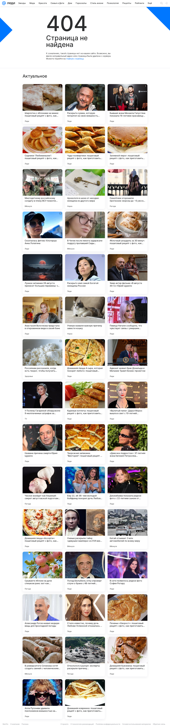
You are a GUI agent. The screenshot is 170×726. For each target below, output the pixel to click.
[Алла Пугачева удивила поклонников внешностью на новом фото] (42, 699)
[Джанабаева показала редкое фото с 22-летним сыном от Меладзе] (127, 487)
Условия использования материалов (136, 724)
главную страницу (75, 58)
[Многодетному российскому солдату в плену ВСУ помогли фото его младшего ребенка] (42, 189)
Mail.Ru (5, 724)
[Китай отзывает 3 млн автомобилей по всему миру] (127, 529)
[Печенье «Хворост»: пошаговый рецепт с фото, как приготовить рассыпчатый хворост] (127, 614)
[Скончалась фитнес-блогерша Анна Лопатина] (42, 231)
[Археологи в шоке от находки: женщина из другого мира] (85, 189)
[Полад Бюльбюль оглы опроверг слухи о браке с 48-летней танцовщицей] (85, 572)
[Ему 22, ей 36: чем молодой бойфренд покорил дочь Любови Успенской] (85, 487)
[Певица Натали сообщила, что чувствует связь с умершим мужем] (127, 316)
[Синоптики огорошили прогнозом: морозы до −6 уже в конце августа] (127, 189)
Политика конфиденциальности (108, 724)
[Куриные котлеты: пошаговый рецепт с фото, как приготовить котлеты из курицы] (85, 402)
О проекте (64, 724)
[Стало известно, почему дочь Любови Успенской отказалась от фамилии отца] (85, 614)
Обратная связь (159, 724)
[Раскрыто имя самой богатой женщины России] (85, 274)
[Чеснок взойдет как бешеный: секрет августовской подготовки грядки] (42, 487)
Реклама (25, 724)
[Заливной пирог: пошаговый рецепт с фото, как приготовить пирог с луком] (127, 146)
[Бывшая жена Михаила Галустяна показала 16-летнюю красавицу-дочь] (127, 104)
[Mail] (4, 3)
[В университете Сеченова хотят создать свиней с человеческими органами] (42, 657)
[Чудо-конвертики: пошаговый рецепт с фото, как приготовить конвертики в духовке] (85, 146)
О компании (15, 724)
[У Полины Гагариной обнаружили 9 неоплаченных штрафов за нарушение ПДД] (42, 402)
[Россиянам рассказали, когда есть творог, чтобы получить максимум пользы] (42, 359)
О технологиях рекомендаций (82, 724)
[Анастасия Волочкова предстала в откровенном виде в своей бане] (42, 316)
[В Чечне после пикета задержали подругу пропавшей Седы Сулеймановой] (85, 231)
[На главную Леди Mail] (10, 3)
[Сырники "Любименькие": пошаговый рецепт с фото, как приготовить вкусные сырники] (42, 146)
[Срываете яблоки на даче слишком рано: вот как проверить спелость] (42, 572)
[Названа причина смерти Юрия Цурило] (42, 444)
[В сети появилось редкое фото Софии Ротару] (127, 572)
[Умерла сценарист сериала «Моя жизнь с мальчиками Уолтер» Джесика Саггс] (127, 699)
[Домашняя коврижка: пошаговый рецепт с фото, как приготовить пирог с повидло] (85, 699)
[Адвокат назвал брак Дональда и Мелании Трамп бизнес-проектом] (127, 359)
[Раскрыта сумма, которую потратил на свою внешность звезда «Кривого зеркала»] (85, 104)
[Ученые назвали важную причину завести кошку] (85, 316)
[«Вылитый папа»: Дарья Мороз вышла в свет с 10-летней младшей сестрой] (127, 402)
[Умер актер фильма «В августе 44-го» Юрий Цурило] (127, 274)
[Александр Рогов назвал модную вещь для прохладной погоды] (42, 614)
